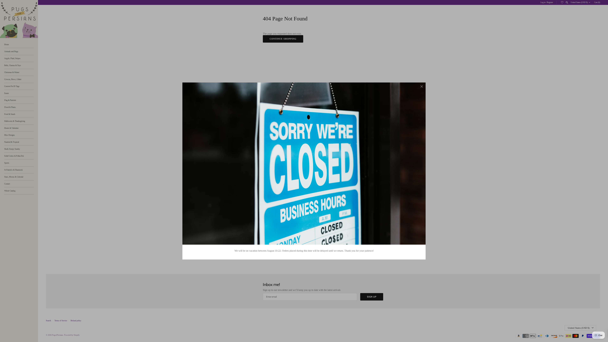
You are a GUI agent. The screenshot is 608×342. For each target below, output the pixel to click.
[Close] (421, 86)
